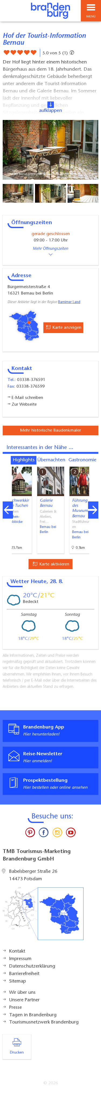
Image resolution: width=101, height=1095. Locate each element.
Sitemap (17, 981)
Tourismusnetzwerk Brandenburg (44, 1022)
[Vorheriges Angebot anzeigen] (8, 510)
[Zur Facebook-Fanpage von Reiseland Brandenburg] (43, 834)
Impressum (20, 959)
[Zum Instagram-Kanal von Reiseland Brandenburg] (57, 834)
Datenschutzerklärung (32, 966)
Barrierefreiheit (24, 974)
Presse (15, 1007)
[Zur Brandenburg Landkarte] (43, 916)
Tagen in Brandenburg (33, 1015)
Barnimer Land (69, 302)
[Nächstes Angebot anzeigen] (93, 510)
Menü (91, 16)
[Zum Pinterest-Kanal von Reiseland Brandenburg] (30, 834)
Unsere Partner (24, 1000)
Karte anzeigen (66, 328)
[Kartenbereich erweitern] (93, 463)
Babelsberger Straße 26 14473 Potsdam (33, 875)
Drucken (17, 1053)
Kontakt (17, 951)
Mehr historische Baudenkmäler (50, 430)
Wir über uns (22, 992)
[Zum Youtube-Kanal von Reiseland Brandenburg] (71, 834)
